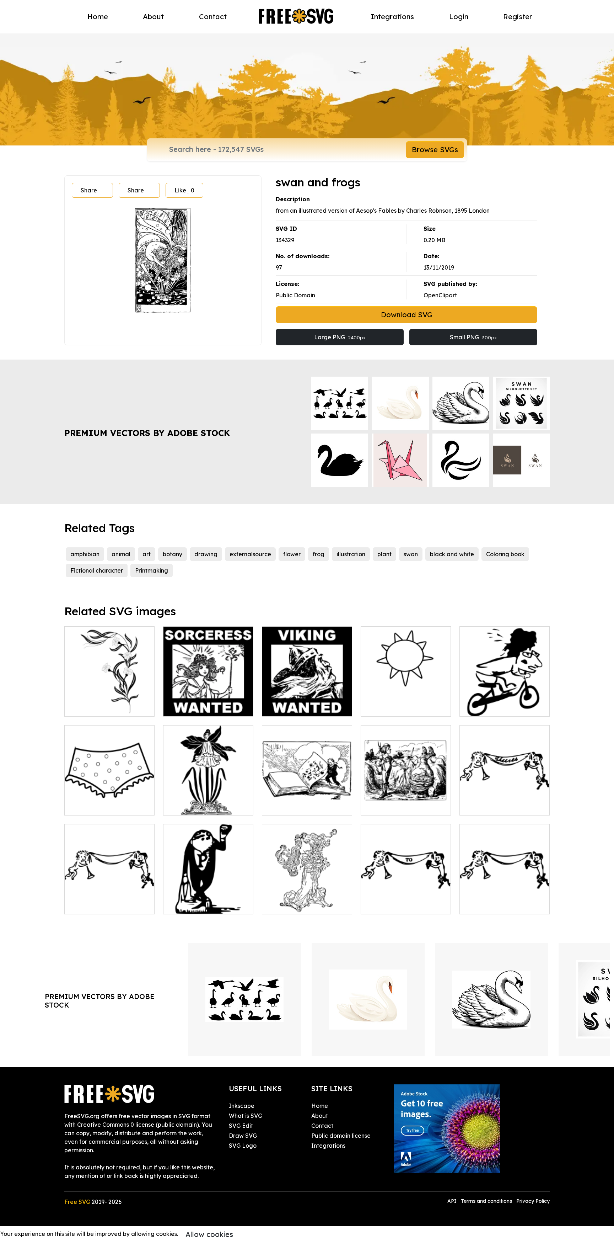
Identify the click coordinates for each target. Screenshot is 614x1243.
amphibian (84, 554)
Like (184, 190)
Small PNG (473, 337)
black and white (452, 554)
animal (121, 554)
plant (384, 554)
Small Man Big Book (297, 805)
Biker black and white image (504, 702)
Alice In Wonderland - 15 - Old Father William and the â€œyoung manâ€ (406, 797)
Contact (213, 16)
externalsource (250, 554)
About (153, 16)
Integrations (392, 16)
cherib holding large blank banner (110, 900)
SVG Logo (243, 1145)
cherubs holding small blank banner (504, 900)
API (452, 1201)
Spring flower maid (296, 904)
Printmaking (151, 570)
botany (172, 554)
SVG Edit (241, 1125)
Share (89, 190)
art (146, 554)
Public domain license (341, 1135)
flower (292, 554)
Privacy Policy (533, 1201)
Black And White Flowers (106, 706)
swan (411, 554)
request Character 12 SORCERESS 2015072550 (208, 702)
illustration (350, 554)
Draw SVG (243, 1135)
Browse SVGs (435, 149)
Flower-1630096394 (197, 805)
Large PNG (340, 337)
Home (97, 16)
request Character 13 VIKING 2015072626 (307, 702)
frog (318, 554)
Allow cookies (209, 1234)
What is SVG (245, 1115)
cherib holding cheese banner (505, 801)
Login (458, 16)
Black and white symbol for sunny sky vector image (406, 702)
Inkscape (241, 1105)
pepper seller (189, 904)
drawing (205, 554)
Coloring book (505, 554)
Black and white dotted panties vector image (109, 801)
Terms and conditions (486, 1201)
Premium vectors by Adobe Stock (147, 432)
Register (517, 16)
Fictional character (96, 570)
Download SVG (406, 314)
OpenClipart (440, 295)
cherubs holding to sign (400, 904)
